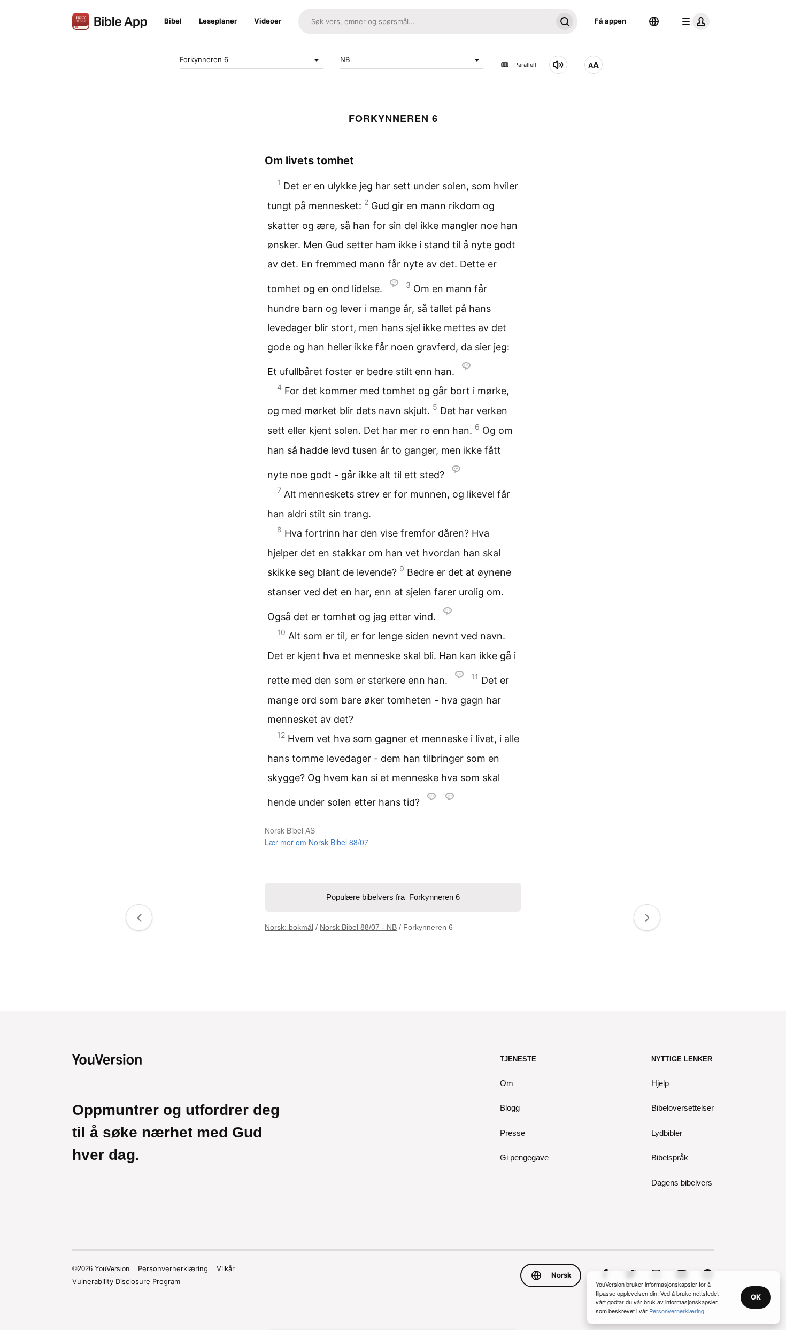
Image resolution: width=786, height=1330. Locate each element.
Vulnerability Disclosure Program (126, 1281)
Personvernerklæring (173, 1268)
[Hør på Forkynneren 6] (558, 65)
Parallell (525, 64)
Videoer (267, 21)
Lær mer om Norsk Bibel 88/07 (316, 842)
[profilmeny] (693, 21)
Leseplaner (218, 21)
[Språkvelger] (654, 21)
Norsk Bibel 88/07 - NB (358, 927)
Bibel (173, 21)
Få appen (610, 21)
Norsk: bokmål (289, 927)
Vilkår (226, 1268)
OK (756, 1297)
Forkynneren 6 (204, 59)
